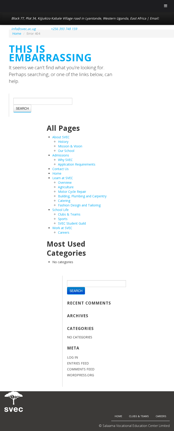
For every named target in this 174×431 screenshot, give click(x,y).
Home (56, 173)
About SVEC (61, 137)
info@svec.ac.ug (23, 29)
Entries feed (78, 363)
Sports (63, 219)
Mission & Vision (70, 146)
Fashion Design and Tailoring (79, 205)
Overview (65, 182)
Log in (72, 357)
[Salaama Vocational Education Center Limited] (13, 401)
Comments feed (80, 369)
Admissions (60, 155)
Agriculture (66, 187)
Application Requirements (76, 164)
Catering (64, 200)
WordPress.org (80, 375)
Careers (63, 232)
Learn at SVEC (62, 178)
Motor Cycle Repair (72, 191)
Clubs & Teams (69, 214)
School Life (60, 210)
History (63, 141)
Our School (66, 151)
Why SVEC (65, 160)
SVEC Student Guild (72, 223)
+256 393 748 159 (64, 29)
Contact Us (60, 169)
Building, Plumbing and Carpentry (82, 196)
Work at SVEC (62, 228)
